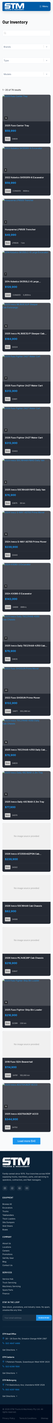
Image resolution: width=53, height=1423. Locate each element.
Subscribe (43, 1318)
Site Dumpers (8, 1222)
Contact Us (7, 1265)
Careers (5, 1250)
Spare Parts (7, 1290)
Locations (6, 1247)
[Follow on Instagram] (4, 1188)
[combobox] (23, 47)
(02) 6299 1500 (12, 1366)
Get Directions (8, 1350)
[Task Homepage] (14, 6)
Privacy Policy (8, 1418)
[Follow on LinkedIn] (19, 1188)
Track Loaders (8, 1219)
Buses (5, 1230)
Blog (4, 1261)
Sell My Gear (8, 1258)
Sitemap (44, 1418)
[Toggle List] (47, 47)
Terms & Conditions (27, 1418)
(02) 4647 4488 (12, 1343)
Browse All (7, 1204)
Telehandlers (8, 1215)
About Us (6, 1243)
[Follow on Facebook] (12, 1188)
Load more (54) (26, 1141)
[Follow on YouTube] (26, 1188)
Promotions (7, 1254)
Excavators (7, 1208)
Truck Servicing (9, 1283)
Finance (5, 1294)
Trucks (5, 1211)
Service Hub (7, 1279)
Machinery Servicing (11, 1286)
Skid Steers (7, 1226)
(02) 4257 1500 (12, 1389)
